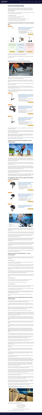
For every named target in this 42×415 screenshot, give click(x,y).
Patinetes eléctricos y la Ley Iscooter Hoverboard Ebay (15, 17)
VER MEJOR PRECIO (12, 51)
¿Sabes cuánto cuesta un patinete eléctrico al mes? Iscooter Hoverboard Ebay (17, 20)
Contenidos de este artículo (12, 15)
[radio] (18, 407)
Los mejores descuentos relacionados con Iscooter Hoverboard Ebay (16, 16)
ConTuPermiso (4, 1)
